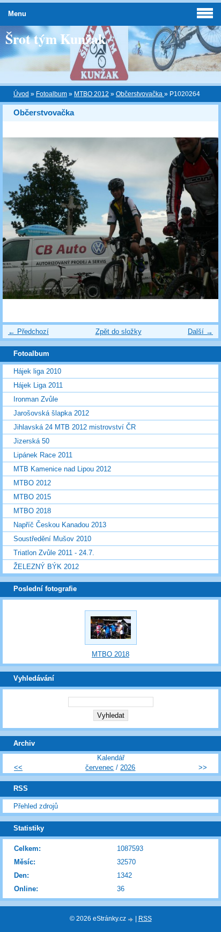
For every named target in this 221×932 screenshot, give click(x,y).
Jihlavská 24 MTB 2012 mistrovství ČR (74, 427)
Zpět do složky (118, 331)
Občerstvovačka (140, 94)
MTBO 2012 (91, 94)
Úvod (21, 94)
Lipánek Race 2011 (42, 455)
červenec (99, 767)
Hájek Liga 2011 (38, 385)
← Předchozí (28, 331)
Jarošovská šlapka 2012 (51, 413)
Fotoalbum (51, 94)
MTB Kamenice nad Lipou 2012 (62, 469)
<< (18, 767)
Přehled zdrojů (35, 806)
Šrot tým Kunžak (55, 38)
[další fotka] (201, 218)
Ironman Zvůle (35, 399)
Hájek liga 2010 (37, 371)
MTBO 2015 (32, 497)
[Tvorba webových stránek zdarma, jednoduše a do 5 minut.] (131, 919)
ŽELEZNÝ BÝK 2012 (46, 567)
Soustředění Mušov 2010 (52, 539)
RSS (145, 918)
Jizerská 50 (31, 441)
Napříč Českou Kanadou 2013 (59, 525)
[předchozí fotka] (20, 218)
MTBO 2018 (32, 511)
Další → (200, 331)
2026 (127, 767)
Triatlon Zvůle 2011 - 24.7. (53, 553)
